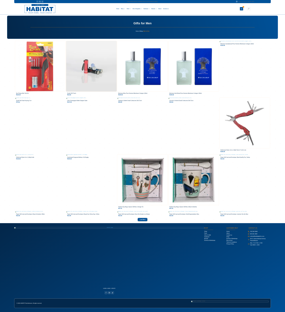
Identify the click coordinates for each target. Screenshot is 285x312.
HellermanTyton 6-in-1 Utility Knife (25, 157)
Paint (128, 8)
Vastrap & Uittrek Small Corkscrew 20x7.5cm (130, 100)
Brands (153, 8)
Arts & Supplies (136, 8)
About (159, 8)
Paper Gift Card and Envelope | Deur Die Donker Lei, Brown (134, 214)
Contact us (166, 8)
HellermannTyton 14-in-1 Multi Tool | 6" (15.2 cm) (233, 150)
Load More (143, 219)
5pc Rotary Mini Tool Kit (22, 93)
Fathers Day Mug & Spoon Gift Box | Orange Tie (130, 206)
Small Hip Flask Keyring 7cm (23, 100)
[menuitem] (209, 231)
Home (117, 8)
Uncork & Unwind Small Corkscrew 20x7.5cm (181, 100)
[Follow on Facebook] (37, 1)
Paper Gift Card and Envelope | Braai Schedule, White (30, 214)
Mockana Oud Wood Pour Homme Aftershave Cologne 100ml (185, 93)
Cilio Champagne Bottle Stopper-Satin (77, 100)
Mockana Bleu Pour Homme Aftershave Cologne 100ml (132, 93)
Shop (122, 8)
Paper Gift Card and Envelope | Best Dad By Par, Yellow (235, 157)
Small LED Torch (71, 93)
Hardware (146, 8)
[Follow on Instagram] (40, 1)
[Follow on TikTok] (42, 1)
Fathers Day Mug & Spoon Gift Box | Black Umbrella (183, 206)
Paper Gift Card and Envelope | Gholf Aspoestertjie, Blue (184, 214)
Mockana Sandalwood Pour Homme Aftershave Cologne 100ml (237, 43)
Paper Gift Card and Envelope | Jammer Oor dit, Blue (234, 214)
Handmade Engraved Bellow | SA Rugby (78, 157)
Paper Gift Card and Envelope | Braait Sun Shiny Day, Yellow (83, 214)
